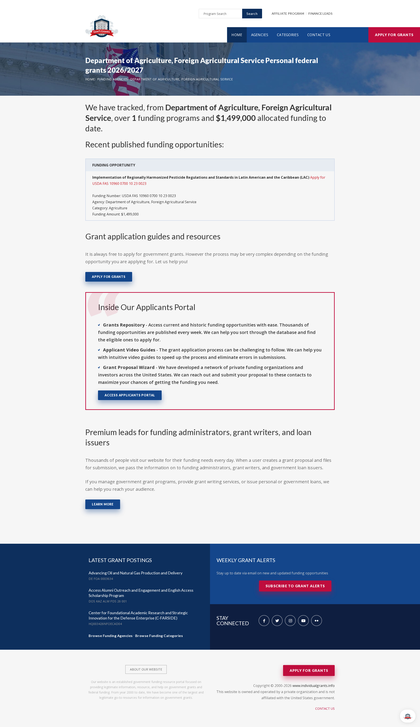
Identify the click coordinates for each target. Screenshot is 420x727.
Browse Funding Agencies (111, 635)
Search (252, 13)
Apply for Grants (394, 35)
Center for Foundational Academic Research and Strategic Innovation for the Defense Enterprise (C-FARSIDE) (138, 615)
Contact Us (318, 34)
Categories (288, 34)
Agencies (259, 34)
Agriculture (118, 208)
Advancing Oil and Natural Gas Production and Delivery (135, 572)
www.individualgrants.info (313, 685)
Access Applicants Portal (130, 395)
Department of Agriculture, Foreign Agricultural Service (181, 79)
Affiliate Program (288, 13)
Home (236, 34)
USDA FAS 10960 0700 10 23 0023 (149, 195)
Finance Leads (320, 13)
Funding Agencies (112, 79)
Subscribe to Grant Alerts (295, 586)
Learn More (103, 504)
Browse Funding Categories (159, 635)
